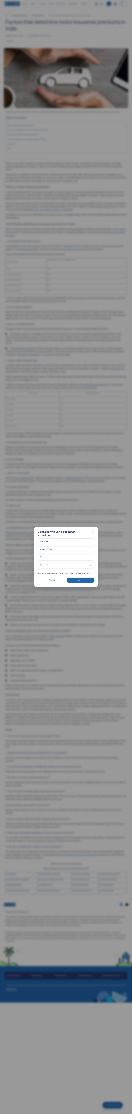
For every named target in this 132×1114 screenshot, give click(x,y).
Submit (81, 580)
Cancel (52, 580)
